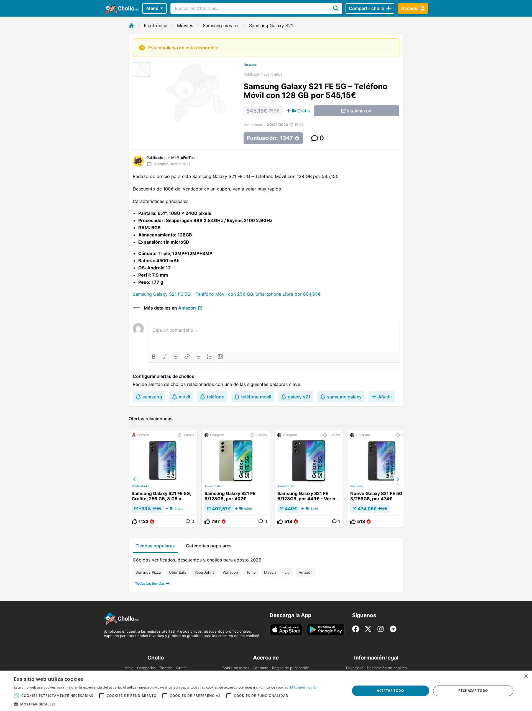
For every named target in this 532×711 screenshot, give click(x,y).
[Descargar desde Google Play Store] (325, 629)
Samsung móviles (221, 25)
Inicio (129, 668)
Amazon (250, 64)
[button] (166, 704)
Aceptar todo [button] (390, 690)
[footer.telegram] (393, 628)
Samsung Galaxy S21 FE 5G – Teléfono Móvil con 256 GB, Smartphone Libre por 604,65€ (227, 294)
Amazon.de (212, 486)
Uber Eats (177, 572)
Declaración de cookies (387, 668)
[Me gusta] (134, 521)
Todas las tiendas (150, 583)
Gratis (181, 668)
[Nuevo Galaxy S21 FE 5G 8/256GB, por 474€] (381, 478)
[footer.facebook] (355, 628)
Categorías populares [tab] (209, 545)
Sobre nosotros (235, 668)
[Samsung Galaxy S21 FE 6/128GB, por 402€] (236, 478)
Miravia (270, 572)
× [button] (526, 676)
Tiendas (166, 668)
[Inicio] (131, 25)
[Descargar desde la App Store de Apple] (286, 629)
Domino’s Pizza (148, 572)
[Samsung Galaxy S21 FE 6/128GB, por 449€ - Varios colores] (309, 478)
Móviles (185, 25)
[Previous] (134, 479)
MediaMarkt (140, 486)
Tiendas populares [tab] (155, 545)
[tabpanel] (266, 570)
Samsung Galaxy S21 (271, 25)
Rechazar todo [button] (473, 690)
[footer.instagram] (380, 628)
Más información (304, 687)
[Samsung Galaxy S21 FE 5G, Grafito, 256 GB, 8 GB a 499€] (163, 478)
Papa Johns (204, 572)
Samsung (357, 486)
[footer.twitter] (368, 628)
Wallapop (230, 572)
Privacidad (355, 668)
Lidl (287, 572)
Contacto (260, 668)
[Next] (397, 479)
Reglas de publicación (291, 668)
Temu (251, 572)
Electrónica (155, 25)
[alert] (266, 691)
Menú (152, 8)
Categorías (146, 668)
